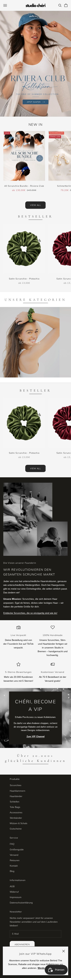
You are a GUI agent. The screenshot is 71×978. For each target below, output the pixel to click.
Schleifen (14, 801)
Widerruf (14, 891)
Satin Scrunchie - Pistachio (24, 278)
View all (35, 205)
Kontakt (14, 865)
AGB (12, 886)
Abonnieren (22, 944)
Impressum (15, 897)
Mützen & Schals (18, 823)
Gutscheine (16, 828)
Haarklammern (17, 791)
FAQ (12, 844)
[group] (35, 64)
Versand (14, 855)
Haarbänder (16, 796)
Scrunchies (15, 785)
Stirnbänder (16, 818)
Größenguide (17, 849)
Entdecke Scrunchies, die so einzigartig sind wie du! (30, 613)
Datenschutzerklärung (21, 902)
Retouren (14, 860)
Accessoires (16, 812)
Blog (12, 871)
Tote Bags (15, 807)
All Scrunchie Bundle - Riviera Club (24, 186)
